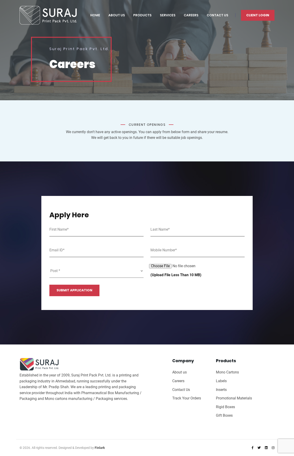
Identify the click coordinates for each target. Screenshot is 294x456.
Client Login (257, 15)
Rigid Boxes (225, 407)
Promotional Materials (234, 398)
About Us (116, 15)
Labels (221, 381)
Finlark (100, 448)
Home (95, 15)
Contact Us (217, 15)
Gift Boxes (224, 415)
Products (142, 15)
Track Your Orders (186, 398)
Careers (191, 15)
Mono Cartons (227, 372)
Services (167, 15)
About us (179, 372)
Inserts (221, 389)
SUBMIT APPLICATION (74, 290)
